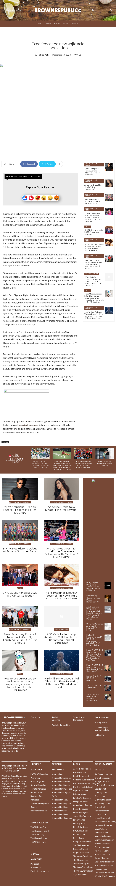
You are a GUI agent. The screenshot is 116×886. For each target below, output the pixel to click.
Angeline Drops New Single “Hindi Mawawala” (93, 187)
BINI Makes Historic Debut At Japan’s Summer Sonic (92, 201)
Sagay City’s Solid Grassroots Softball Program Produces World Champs (40, 464)
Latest (87, 227)
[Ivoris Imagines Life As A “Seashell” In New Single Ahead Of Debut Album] (109, 242)
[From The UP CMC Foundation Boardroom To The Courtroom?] (108, 668)
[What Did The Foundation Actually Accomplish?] (108, 697)
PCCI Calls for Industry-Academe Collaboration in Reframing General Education (92, 281)
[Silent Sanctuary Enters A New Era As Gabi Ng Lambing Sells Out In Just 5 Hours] (109, 258)
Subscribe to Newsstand (78, 718)
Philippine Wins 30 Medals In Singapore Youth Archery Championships (83, 464)
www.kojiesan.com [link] (28, 425)
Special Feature (91, 274)
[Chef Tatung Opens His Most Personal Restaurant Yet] (108, 598)
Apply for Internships (61, 725)
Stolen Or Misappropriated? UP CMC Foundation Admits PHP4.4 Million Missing (94, 640)
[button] (110, 10)
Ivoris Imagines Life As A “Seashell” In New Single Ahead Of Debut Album (93, 247)
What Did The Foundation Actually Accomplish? (92, 697)
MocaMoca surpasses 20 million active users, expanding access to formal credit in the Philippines (94, 298)
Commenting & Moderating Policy (102, 728)
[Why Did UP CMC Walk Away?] (108, 688)
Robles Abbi (43, 55)
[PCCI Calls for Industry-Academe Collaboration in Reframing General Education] (109, 277)
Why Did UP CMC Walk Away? (94, 686)
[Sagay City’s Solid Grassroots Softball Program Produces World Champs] (40, 453)
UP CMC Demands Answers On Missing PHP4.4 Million (94, 627)
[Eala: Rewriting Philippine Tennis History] (104, 453)
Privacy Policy (101, 722)
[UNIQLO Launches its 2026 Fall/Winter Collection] (109, 230)
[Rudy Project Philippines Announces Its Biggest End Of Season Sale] (108, 585)
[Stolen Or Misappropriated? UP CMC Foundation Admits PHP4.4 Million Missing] (108, 638)
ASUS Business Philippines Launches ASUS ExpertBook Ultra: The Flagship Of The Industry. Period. (94, 613)
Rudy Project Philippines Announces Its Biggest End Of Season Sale (93, 587)
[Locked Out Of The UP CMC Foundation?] (108, 679)
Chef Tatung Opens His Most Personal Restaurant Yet (93, 599)
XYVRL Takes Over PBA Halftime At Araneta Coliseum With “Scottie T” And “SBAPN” (93, 217)
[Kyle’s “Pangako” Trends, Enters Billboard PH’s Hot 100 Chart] (109, 167)
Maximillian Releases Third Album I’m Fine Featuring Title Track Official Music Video (93, 315)
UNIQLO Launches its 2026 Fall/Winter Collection (93, 232)
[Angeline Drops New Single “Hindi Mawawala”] (109, 183)
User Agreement (102, 717)
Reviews (5, 442)
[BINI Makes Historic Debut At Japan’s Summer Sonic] (109, 197)
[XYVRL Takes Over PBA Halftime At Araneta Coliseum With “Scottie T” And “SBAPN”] (109, 211)
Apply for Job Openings (57, 718)
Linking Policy (100, 735)
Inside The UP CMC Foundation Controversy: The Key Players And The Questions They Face (94, 655)
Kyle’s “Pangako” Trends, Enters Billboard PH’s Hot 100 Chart (92, 172)
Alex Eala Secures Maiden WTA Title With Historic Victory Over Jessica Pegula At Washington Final (62, 465)
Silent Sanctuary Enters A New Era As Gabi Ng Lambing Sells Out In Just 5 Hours (93, 264)
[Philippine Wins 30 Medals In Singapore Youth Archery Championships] (83, 453)
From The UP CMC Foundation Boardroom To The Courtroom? (94, 668)
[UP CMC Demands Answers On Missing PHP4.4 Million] (108, 626)
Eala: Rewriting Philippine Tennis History (104, 463)
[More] (60, 164)
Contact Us (35, 717)
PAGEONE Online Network (91, 164)
